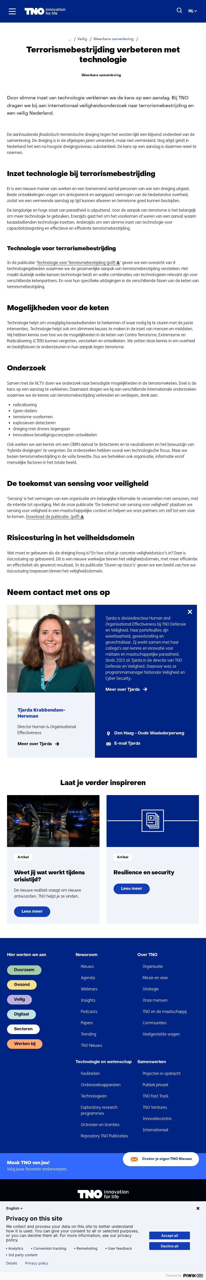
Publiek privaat (155, 1084)
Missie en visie (155, 977)
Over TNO (147, 955)
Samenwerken (151, 1062)
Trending (88, 1034)
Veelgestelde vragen (161, 1034)
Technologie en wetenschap (104, 1062)
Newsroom (86, 955)
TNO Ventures (155, 1107)
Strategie (151, 989)
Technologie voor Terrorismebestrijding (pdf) (77, 262)
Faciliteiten (90, 1073)
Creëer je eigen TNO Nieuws (167, 1159)
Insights (88, 1000)
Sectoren (23, 1029)
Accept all (169, 1235)
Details (11, 1263)
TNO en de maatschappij (165, 1011)
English (12, 1208)
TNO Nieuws (91, 1045)
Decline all (169, 1246)
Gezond (22, 985)
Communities (155, 1022)
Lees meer (32, 913)
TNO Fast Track (155, 1096)
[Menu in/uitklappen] (12, 11)
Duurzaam (24, 970)
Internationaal (155, 1130)
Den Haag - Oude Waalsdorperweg (149, 733)
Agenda (88, 977)
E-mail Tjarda (127, 744)
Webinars (89, 989)
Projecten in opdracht (162, 1073)
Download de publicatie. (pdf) (54, 516)
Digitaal (21, 1014)
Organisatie (153, 966)
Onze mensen (155, 1000)
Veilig (19, 1000)
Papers (87, 1022)
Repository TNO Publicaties (104, 1136)
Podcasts (89, 1011)
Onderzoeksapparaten (101, 1084)
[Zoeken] (179, 10)
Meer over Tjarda (35, 744)
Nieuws (87, 966)
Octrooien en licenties (100, 1124)
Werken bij (24, 1044)
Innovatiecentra (157, 1118)
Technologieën (94, 1096)
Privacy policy (36, 1263)
